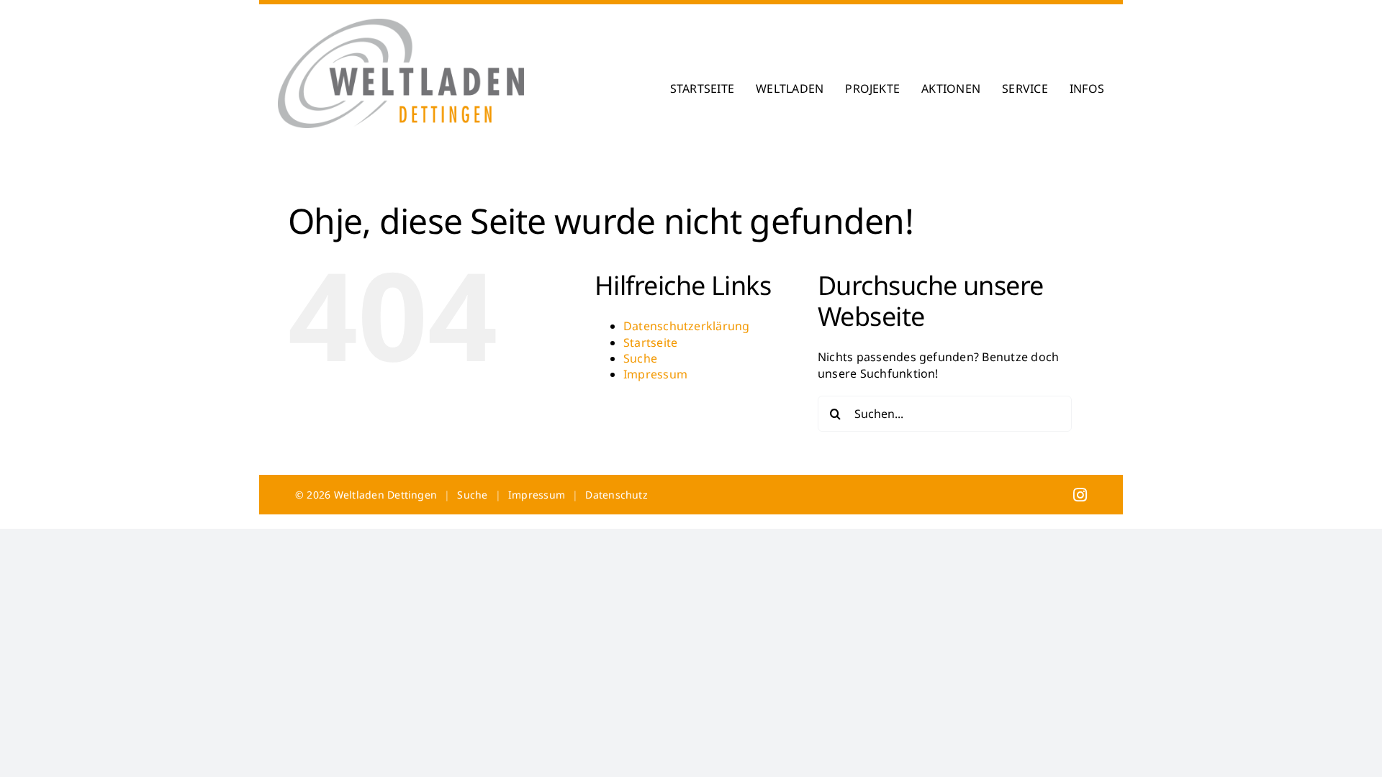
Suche (640, 358)
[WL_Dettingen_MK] (401, 24)
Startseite (650, 342)
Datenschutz (616, 494)
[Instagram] (1080, 494)
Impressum (655, 374)
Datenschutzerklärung (686, 326)
